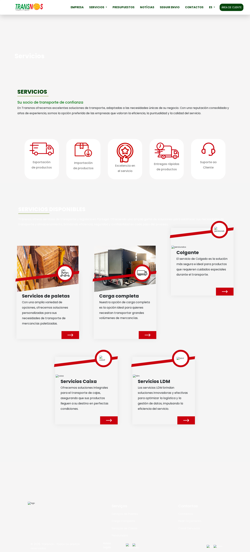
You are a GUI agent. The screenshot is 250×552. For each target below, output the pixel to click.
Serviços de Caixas (124, 528)
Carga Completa (123, 521)
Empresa (77, 7)
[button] (212, 7)
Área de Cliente (231, 7)
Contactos (194, 7)
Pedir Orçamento (189, 521)
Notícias (147, 7)
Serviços (119, 506)
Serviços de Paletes (125, 514)
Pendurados (120, 535)
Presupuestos (124, 7)
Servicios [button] (97, 7)
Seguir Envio (170, 7)
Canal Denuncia (189, 528)
